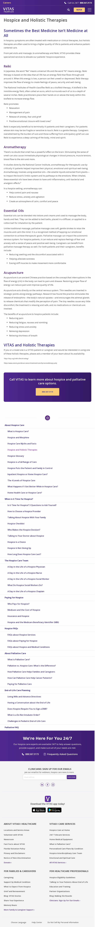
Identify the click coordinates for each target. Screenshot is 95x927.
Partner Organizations (59, 891)
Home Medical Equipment (61, 839)
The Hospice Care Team (16, 560)
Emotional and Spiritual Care (62, 858)
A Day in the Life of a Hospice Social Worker (28, 579)
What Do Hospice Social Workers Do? (25, 585)
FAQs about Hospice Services (22, 634)
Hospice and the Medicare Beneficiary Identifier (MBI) (33, 622)
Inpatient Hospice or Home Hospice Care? (28, 474)
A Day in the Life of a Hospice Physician (26, 566)
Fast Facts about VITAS (14, 844)
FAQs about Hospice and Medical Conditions (29, 647)
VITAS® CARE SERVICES (62, 823)
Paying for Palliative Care (20, 684)
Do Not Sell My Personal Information (63, 922)
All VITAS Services (57, 862)
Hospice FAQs (11, 628)
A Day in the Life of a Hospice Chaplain (26, 591)
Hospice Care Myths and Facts (22, 443)
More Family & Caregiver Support (19, 909)
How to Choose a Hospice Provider (24, 511)
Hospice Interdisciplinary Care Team (65, 853)
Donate (7, 862)
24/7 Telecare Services (59, 835)
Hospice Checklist (16, 523)
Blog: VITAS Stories (12, 896)
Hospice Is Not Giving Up (19, 548)
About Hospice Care (14, 425)
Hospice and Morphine (18, 437)
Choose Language (18, 922)
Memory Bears (10, 905)
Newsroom (9, 839)
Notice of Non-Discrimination (17, 858)
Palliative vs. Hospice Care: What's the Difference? (32, 665)
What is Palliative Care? (19, 659)
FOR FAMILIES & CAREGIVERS (20, 871)
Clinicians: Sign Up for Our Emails (64, 900)
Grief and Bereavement (14, 891)
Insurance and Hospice (18, 616)
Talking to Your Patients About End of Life (68, 882)
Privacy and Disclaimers (14, 853)
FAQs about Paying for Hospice (22, 640)
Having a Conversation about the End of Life (29, 702)
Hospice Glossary (16, 456)
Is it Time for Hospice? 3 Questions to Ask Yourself (32, 505)
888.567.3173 (47, 392)
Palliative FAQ (12, 727)
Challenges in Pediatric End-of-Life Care (27, 721)
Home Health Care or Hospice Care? (25, 492)
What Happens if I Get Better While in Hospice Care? (33, 486)
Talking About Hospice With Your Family (27, 517)
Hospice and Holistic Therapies (22, 449)
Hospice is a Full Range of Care (22, 462)
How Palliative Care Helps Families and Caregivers (31, 671)
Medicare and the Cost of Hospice (24, 610)
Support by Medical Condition (17, 882)
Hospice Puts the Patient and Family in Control (30, 468)
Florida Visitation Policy (14, 848)
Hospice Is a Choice (17, 542)
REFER (79, 9)
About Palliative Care (15, 653)
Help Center (37, 922)
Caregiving (8, 877)
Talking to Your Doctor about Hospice (26, 535)
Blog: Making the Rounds (60, 896)
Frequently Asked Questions (62, 754)
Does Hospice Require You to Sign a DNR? (27, 708)
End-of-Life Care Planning (17, 690)
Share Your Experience (14, 900)
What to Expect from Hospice (17, 886)
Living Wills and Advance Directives (24, 696)
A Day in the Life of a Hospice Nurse (25, 573)
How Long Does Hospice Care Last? (24, 554)
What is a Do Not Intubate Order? (24, 715)
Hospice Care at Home (59, 830)
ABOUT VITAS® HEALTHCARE (20, 823)
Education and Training (59, 886)
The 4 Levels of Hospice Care (21, 480)
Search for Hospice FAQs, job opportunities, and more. (68, 10)
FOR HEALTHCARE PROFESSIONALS (68, 871)
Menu (89, 9)
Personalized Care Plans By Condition (66, 848)
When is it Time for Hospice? (19, 499)
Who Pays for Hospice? (18, 604)
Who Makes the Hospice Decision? (24, 529)
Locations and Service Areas (16, 830)
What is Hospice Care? (18, 431)
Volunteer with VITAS (13, 835)
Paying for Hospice (14, 597)
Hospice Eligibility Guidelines (62, 877)
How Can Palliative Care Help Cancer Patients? (30, 678)
